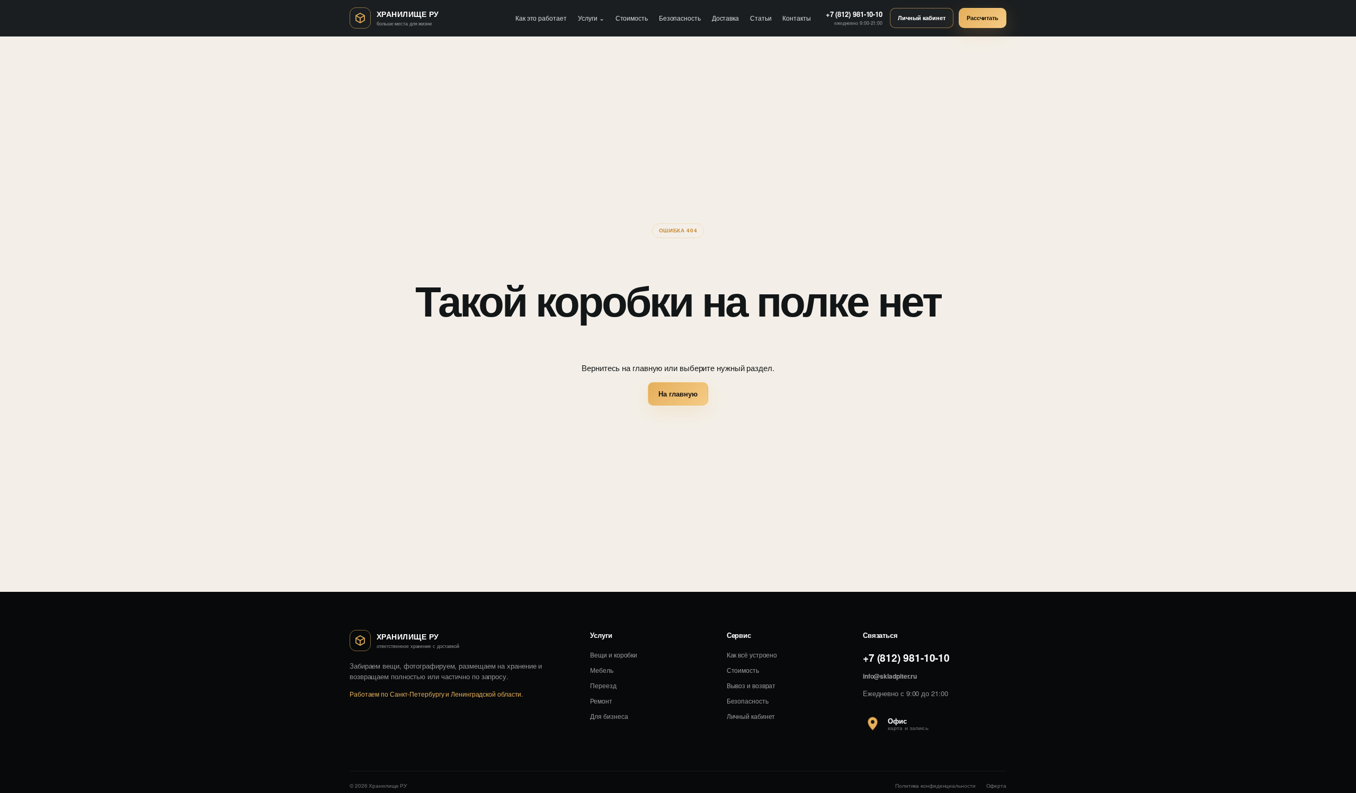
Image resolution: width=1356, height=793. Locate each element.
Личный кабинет (921, 18)
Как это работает (541, 17)
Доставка (725, 17)
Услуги (591, 17)
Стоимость (631, 17)
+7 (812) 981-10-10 (906, 658)
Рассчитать (982, 18)
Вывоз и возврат (751, 685)
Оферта (996, 785)
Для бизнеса (609, 715)
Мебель (601, 669)
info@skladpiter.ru (890, 676)
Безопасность (680, 17)
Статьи (760, 17)
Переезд (603, 685)
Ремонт (601, 700)
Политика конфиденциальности (935, 785)
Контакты (796, 17)
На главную (677, 394)
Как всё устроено (752, 654)
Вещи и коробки (613, 654)
